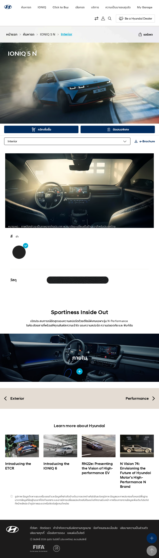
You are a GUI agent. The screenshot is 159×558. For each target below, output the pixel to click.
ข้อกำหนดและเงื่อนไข (105, 528)
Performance (137, 398)
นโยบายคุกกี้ (37, 533)
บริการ (95, 7)
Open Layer (78, 280)
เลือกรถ (80, 7)
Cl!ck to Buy (61, 7)
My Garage (144, 7)
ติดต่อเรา (45, 528)
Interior (12, 141)
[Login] (103, 18)
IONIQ (42, 7)
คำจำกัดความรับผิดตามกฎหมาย (72, 528)
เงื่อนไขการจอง (56, 533)
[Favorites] (96, 18)
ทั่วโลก (33, 528)
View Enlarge (79, 371)
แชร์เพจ (148, 34)
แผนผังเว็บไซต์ (75, 533)
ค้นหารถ (26, 7)
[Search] (110, 18)
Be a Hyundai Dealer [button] (138, 18)
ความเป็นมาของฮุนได (118, 7)
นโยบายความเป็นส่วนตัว (134, 528)
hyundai (8, 7)
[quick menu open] (152, 538)
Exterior (17, 398)
